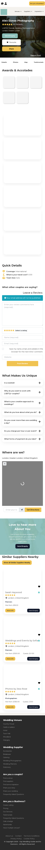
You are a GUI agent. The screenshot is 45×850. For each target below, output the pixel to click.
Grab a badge (8, 821)
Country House (8, 724)
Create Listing (8, 805)
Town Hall (6, 734)
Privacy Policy (16, 839)
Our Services (7, 812)
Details (4, 62)
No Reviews (18, 24)
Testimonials (38, 62)
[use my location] (22, 510)
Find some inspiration (11, 784)
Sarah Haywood (13, 592)
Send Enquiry (10, 36)
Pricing (5, 808)
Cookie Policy (29, 839)
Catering (6, 757)
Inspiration (38, 11)
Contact (18, 836)
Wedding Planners (10, 764)
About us (9, 836)
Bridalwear (7, 754)
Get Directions (33, 510)
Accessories (7, 751)
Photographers (27, 28)
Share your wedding (10, 791)
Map (26, 62)
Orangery (6, 740)
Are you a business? (37, 3)
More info (10, 610)
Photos (15, 62)
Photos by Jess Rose (16, 689)
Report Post (35, 55)
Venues (17, 11)
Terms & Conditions (31, 836)
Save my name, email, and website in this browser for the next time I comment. (26, 350)
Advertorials (7, 825)
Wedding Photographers (12, 761)
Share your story (9, 788)
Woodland (7, 737)
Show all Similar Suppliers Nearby (17, 563)
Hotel (5, 730)
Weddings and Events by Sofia (21, 640)
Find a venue (8, 778)
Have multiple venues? (11, 828)
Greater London (14, 31)
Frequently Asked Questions (13, 794)
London (5, 31)
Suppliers (27, 11)
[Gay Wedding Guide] (4, 14)
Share (11, 49)
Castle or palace (9, 727)
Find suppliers (8, 781)
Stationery (7, 767)
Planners (8, 602)
